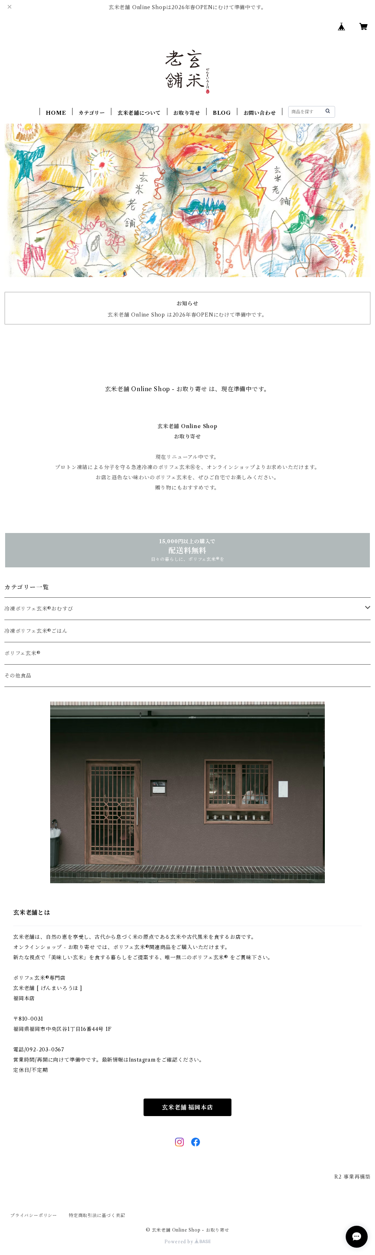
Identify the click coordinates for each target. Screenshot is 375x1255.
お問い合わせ (260, 113)
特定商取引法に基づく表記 (97, 1215)
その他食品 (17, 675)
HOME (56, 113)
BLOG (222, 113)
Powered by (179, 1241)
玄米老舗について (139, 113)
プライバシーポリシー (33, 1215)
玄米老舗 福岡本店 (187, 1107)
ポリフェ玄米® (22, 653)
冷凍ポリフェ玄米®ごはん (36, 631)
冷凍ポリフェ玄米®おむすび (38, 608)
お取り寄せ (186, 113)
